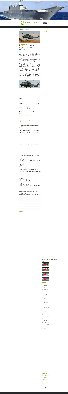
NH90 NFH (30, 47)
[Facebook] (19, 49)
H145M (22, 47)
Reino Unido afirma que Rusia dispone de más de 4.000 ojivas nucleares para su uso (45, 375)
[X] (20, 49)
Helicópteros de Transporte (26, 47)
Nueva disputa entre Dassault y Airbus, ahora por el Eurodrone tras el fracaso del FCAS (45, 386)
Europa (21, 47)
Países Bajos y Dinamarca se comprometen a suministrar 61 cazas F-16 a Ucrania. (45, 388)
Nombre (20, 202)
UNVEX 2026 (43, 327)
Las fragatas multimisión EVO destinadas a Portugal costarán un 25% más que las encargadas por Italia (45, 377)
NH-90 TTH (29, 47)
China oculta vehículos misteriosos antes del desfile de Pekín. (35, 97)
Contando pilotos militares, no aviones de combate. (37, 104)
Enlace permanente (27, 114)
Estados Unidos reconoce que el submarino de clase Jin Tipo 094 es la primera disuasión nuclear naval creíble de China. (46, 306)
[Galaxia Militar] (34, 1)
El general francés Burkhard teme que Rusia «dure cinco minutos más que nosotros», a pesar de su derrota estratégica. (46, 315)
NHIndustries (32, 47)
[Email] (24, 49)
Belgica (20, 47)
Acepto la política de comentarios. (22, 210)
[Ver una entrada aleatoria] (48, 27)
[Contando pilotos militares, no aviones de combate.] (37, 101)
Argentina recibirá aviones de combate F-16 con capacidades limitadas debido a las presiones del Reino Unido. (46, 323)
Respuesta (21, 116)
